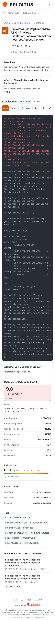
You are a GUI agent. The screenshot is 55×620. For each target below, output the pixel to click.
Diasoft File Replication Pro (17, 371)
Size (14, 108)
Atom (39, 599)
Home (5, 22)
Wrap (5, 108)
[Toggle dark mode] (50, 5)
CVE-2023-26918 (21, 22)
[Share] (50, 108)
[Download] (35, 108)
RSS (29, 599)
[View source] (43, 108)
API (15, 599)
